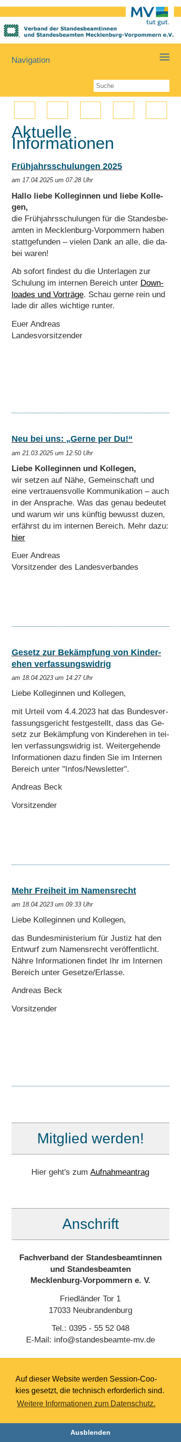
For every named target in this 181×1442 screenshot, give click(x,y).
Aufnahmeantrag (119, 1172)
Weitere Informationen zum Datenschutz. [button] (86, 1403)
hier (18, 537)
